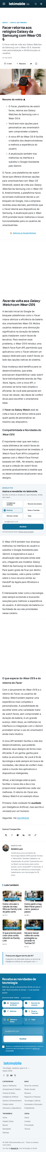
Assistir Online (8, 1121)
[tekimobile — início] (19, 3)
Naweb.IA (14, 1148)
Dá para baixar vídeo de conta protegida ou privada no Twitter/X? (31, 938)
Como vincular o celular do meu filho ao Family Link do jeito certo (12, 907)
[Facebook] (4, 1075)
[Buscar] (36, 4)
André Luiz (17, 848)
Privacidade (29, 1125)
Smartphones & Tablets (12, 1089)
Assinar (23, 527)
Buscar (5, 1125)
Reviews (27, 1093)
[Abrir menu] (4, 4)
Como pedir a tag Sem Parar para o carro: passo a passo (33, 907)
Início (5, 22)
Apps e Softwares (18, 22)
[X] (15, 1075)
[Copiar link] (35, 835)
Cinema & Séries (9, 1093)
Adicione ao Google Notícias (24, 233)
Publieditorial (29, 1108)
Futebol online (8, 1104)
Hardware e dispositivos (12, 1108)
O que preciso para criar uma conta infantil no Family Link (12, 936)
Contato (27, 1121)
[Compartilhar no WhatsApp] (17, 835)
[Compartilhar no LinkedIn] (23, 835)
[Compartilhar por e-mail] (29, 835)
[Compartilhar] (31, 63)
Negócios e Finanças (32, 1097)
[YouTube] (11, 1075)
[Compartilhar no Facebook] (11, 835)
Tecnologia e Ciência (32, 1101)
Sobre (26, 1117)
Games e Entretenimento (12, 1101)
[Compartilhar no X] (6, 835)
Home (5, 1117)
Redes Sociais (29, 1089)
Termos (27, 1129)
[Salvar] (36, 63)
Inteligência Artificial (10, 1097)
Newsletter (7, 1129)
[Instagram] (7, 1075)
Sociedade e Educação (33, 1104)
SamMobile (23, 818)
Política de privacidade (25, 532)
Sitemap (6, 1132)
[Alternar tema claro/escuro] (41, 4)
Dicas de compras (31, 1086)
